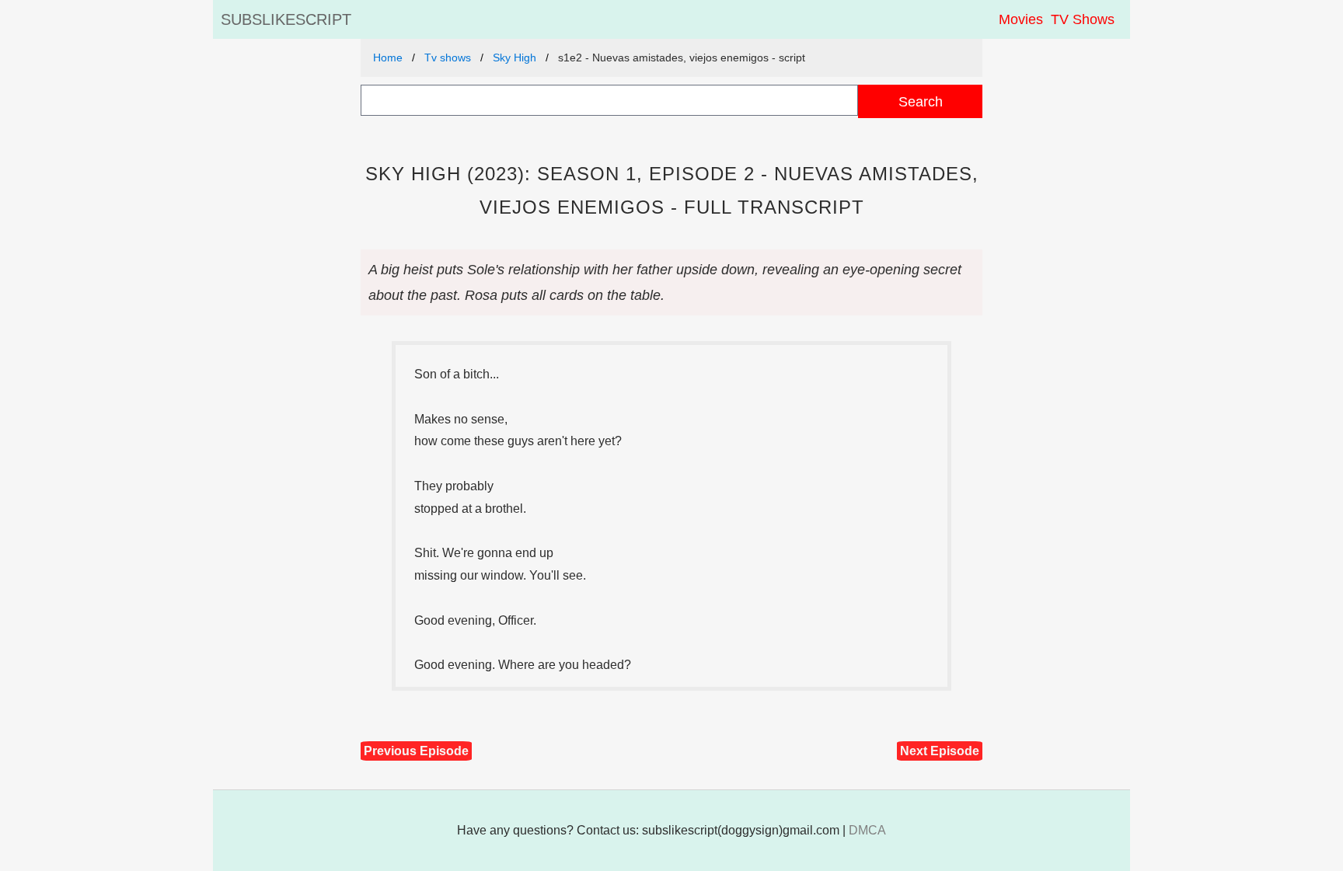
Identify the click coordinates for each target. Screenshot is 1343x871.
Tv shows (447, 57)
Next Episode (939, 751)
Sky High (514, 57)
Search (920, 101)
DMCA (867, 830)
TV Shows (1083, 19)
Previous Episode (416, 751)
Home (388, 57)
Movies (1021, 19)
